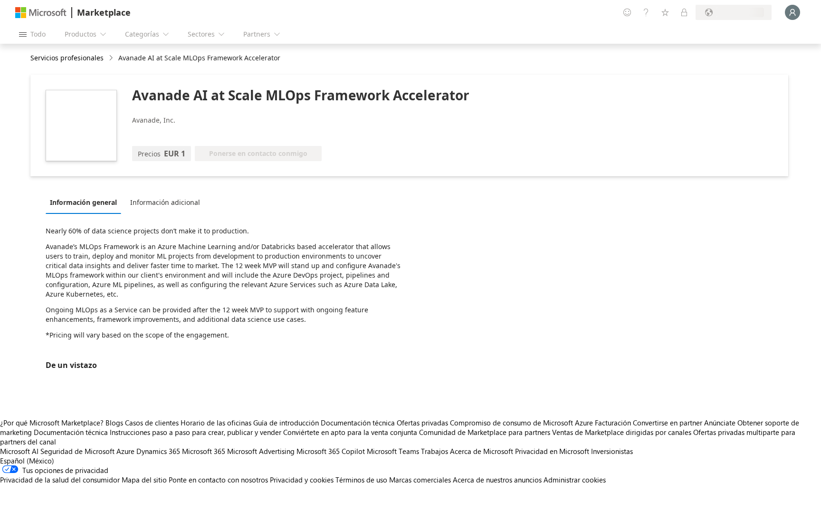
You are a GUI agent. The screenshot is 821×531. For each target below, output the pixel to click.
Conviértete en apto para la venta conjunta (350, 432)
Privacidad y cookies (302, 479)
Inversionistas (612, 451)
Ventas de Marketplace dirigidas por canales (621, 432)
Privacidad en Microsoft (552, 451)
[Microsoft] (41, 12)
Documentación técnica (358, 422)
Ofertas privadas (422, 422)
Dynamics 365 (158, 451)
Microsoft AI (19, 451)
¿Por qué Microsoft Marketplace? (52, 422)
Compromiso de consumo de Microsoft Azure (522, 422)
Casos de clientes (152, 422)
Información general (83, 202)
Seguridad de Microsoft (77, 451)
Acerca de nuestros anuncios (497, 479)
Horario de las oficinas (216, 422)
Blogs (114, 422)
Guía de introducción (286, 422)
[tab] (86, 202)
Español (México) (27, 460)
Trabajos (434, 451)
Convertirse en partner (667, 422)
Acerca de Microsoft (481, 451)
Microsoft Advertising (261, 451)
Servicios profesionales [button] (67, 57)
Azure (125, 451)
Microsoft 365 (203, 451)
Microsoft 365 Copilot (330, 451)
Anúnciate (719, 422)
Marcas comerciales (420, 479)
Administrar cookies (575, 479)
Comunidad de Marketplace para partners (484, 432)
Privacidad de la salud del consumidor (60, 479)
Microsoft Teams (393, 451)
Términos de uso (361, 479)
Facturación (613, 422)
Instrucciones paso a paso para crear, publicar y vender (195, 432)
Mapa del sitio (144, 479)
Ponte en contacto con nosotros (218, 479)
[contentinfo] (111, 58)
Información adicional (165, 202)
